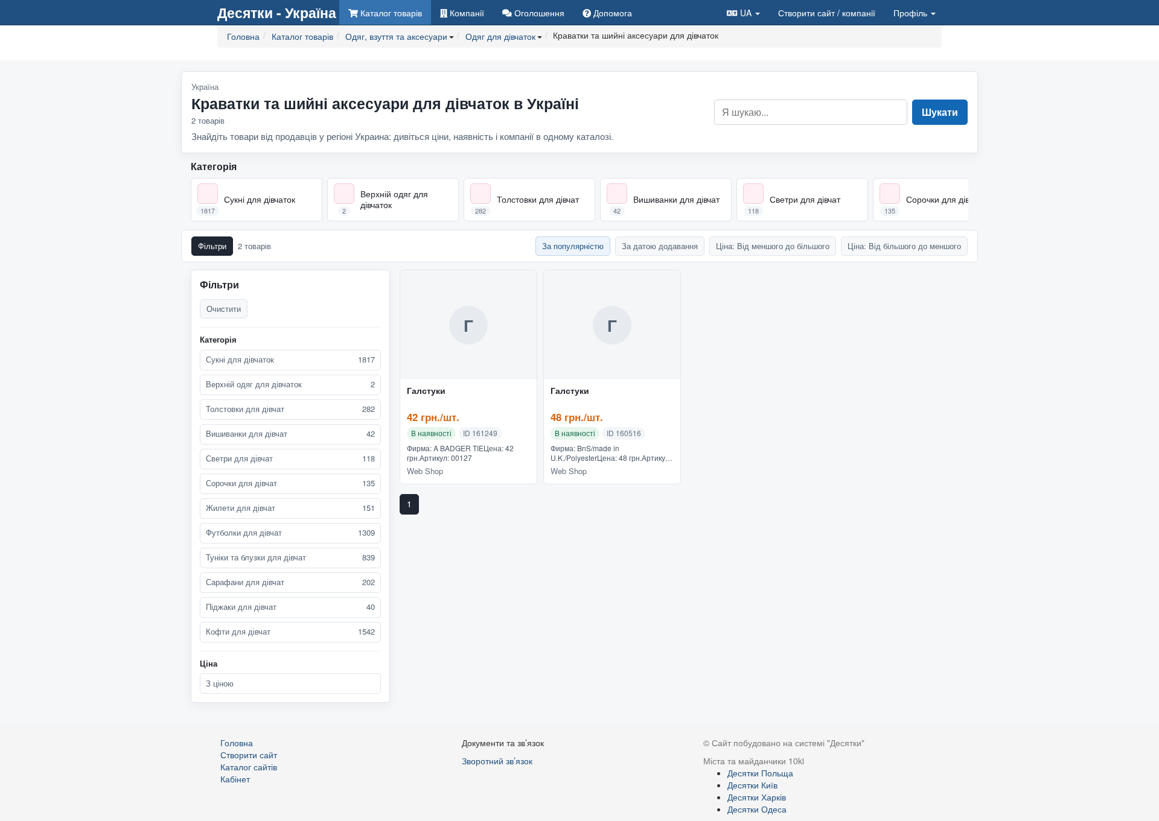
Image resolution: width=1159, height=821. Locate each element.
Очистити (223, 308)
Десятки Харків (756, 797)
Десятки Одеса (757, 809)
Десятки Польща (760, 773)
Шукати (940, 112)
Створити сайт (826, 13)
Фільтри (212, 246)
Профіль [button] (911, 13)
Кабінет (235, 779)
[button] (743, 12)
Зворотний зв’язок (497, 761)
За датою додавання (660, 246)
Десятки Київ (752, 785)
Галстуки (426, 390)
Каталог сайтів (248, 767)
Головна (236, 743)
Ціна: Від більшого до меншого (904, 246)
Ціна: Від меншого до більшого (772, 246)
